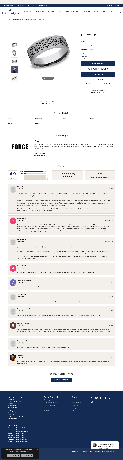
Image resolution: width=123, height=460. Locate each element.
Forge (91, 120)
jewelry (14, 19)
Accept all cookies (26, 455)
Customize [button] (98, 75)
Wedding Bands (21, 19)
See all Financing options (87, 49)
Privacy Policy (84, 451)
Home (9, 19)
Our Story (47, 400)
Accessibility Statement (108, 451)
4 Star (21, 173)
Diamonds (75, 405)
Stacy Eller (21, 187)
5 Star (21, 171)
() (47, 171)
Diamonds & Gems (54, 11)
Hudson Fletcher (23, 341)
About (96, 11)
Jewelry (74, 408)
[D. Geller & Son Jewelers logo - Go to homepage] (10, 11)
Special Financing (49, 408)
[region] (48, 61)
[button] (102, 5)
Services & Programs (50, 405)
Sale (111, 11)
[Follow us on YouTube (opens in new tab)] (96, 398)
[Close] (120, 2)
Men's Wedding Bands (31, 19)
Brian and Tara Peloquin (25, 309)
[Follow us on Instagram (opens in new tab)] (110, 398)
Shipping (89, 83)
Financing (27, 11)
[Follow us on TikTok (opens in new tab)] (101, 398)
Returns (107, 83)
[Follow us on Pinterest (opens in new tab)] (92, 402)
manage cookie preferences (18, 451)
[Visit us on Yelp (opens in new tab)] (106, 398)
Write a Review (61, 379)
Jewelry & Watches (72, 11)
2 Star (21, 177)
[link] (7, 5)
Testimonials (47, 410)
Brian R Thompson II (24, 323)
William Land (21, 294)
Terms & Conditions (95, 451)
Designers (86, 11)
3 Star (21, 175)
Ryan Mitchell (21, 218)
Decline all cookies (13, 455)
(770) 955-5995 (48, 103)
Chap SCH (20, 355)
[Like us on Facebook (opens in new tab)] (92, 398)
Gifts (104, 11)
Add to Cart (98, 63)
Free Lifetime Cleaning (50, 402)
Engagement (39, 11)
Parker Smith (21, 266)
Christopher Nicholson (24, 280)
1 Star (21, 179)
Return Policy (75, 451)
